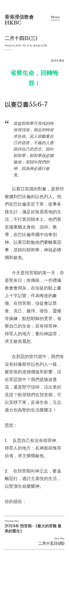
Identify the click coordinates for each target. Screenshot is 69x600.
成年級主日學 (40, 45)
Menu (55, 17)
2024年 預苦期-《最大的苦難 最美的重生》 (33, 526)
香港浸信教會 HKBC (19, 20)
